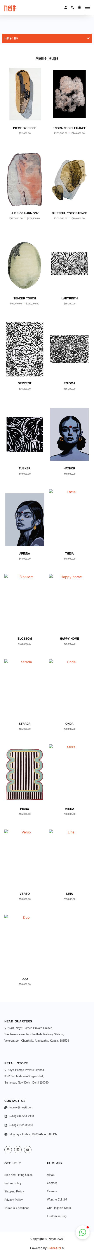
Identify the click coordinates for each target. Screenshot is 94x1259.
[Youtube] (27, 1149)
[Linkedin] (18, 1149)
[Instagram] (8, 1149)
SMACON (55, 1248)
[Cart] (79, 7)
